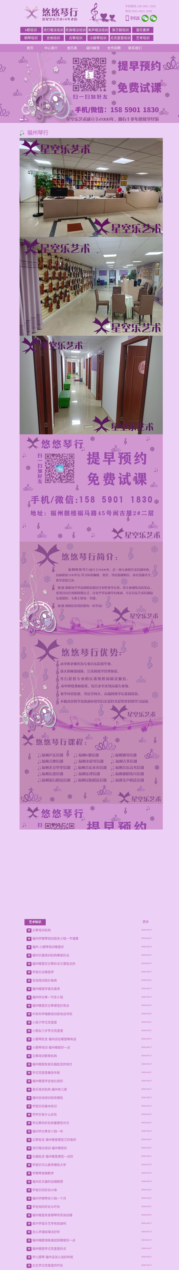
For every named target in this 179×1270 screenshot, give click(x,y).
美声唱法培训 (98, 30)
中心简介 (51, 48)
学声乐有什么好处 (44, 1114)
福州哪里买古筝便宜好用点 (50, 1005)
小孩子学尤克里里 (44, 1022)
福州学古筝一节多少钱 (47, 997)
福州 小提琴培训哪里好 (48, 947)
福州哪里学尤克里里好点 (49, 1248)
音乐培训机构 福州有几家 (49, 1089)
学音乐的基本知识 (44, 1106)
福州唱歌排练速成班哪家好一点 (53, 1240)
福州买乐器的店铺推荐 (47, 1181)
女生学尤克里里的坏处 (47, 1265)
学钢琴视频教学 (43, 1173)
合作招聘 (114, 48)
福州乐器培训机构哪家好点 (50, 955)
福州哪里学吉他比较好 (47, 1081)
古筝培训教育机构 (44, 1056)
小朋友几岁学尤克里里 (47, 1031)
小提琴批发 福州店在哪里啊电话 (54, 1039)
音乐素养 (142, 30)
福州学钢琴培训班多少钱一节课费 (55, 938)
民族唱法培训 (76, 30)
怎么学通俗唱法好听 (46, 1232)
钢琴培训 (31, 38)
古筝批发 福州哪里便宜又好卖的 (54, 1139)
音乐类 (72, 48)
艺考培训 (142, 38)
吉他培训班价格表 (44, 980)
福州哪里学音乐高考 (46, 989)
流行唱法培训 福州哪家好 (49, 1148)
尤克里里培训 (120, 38)
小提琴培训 (98, 38)
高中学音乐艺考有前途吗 (49, 1223)
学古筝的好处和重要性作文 (50, 1123)
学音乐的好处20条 (44, 1190)
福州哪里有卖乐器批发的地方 (52, 1064)
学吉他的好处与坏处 (46, 1207)
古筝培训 (75, 38)
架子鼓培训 (120, 30)
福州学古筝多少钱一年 (47, 1131)
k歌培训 (31, 30)
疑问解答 (93, 48)
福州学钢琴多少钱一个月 (49, 1198)
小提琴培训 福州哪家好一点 (51, 1047)
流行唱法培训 (53, 30)
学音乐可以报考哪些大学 (49, 1165)
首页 (30, 48)
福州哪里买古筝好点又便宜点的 (53, 963)
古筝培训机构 (41, 930)
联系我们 (135, 48)
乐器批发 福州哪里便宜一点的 (52, 1156)
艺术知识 (35, 922)
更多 (146, 922)
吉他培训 (53, 38)
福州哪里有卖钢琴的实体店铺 (52, 1215)
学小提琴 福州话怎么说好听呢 (52, 1257)
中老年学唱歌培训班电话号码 (52, 1014)
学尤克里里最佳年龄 (46, 1072)
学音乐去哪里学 (43, 972)
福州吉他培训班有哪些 (47, 1098)
